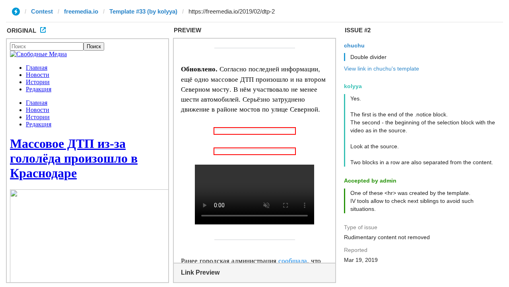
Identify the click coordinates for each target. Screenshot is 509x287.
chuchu (354, 45)
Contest (42, 11)
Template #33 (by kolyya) (143, 11)
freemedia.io (81, 11)
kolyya (353, 86)
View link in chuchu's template (381, 68)
